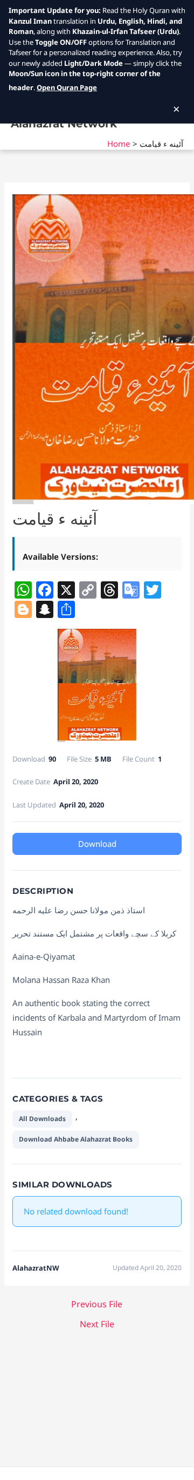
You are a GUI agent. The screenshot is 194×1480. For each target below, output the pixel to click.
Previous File (96, 1304)
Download (97, 843)
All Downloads (42, 1118)
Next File (97, 1324)
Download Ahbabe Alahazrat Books (76, 1139)
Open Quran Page (67, 87)
